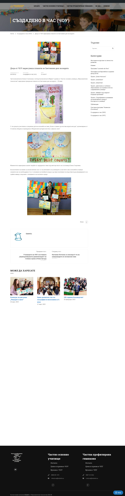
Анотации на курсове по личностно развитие (102, 61)
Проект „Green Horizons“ (98, 76)
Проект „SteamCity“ (97, 83)
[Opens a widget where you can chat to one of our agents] (118, 493)
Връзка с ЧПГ (91, 470)
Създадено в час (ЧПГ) (98, 115)
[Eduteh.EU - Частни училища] (17, 6)
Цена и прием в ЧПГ (94, 466)
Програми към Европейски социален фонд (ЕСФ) (102, 72)
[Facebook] (86, 222)
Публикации (94, 104)
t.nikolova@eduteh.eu (57, 478)
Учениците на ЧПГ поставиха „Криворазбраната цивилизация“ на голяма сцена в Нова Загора (32, 257)
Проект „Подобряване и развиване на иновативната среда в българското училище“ (102, 99)
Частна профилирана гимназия (79, 6)
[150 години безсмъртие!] (75, 286)
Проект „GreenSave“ (97, 80)
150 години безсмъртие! (73, 297)
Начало (37, 6)
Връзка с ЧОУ (56, 470)
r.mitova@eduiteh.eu (92, 478)
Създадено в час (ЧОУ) (24, 34)
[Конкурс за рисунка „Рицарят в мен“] (21, 286)
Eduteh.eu (13, 74)
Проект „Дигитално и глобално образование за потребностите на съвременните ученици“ (101, 87)
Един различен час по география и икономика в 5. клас (48, 299)
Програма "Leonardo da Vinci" (100, 68)
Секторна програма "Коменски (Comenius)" (100, 108)
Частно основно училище (53, 6)
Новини (106, 6)
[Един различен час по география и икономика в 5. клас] (48, 286)
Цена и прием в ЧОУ (59, 466)
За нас (97, 6)
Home (12, 34)
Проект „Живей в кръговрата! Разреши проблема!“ (100, 93)
